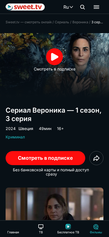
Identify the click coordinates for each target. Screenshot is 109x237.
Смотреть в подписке (45, 158)
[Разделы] (96, 7)
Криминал (15, 137)
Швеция (25, 128)
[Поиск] (82, 7)
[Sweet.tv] (25, 7)
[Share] (96, 158)
